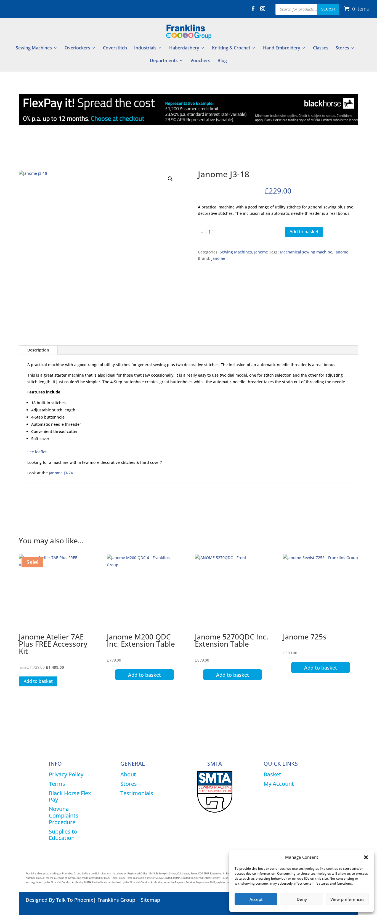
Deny (302, 899)
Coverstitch (115, 48)
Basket (272, 774)
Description (38, 350)
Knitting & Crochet (231, 48)
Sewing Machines (34, 48)
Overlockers (77, 48)
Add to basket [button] (38, 681)
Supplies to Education (63, 835)
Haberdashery (184, 48)
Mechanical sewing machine (306, 252)
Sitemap (150, 900)
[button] (366, 857)
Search (328, 9)
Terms (57, 783)
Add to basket (304, 232)
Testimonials (136, 793)
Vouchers (200, 61)
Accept (256, 899)
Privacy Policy (66, 774)
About (128, 774)
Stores (342, 48)
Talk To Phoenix (74, 900)
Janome (261, 252)
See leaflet (37, 451)
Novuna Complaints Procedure (63, 815)
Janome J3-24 (61, 472)
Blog (222, 61)
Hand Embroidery (281, 48)
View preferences (347, 899)
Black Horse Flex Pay (70, 796)
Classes (320, 48)
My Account (279, 783)
